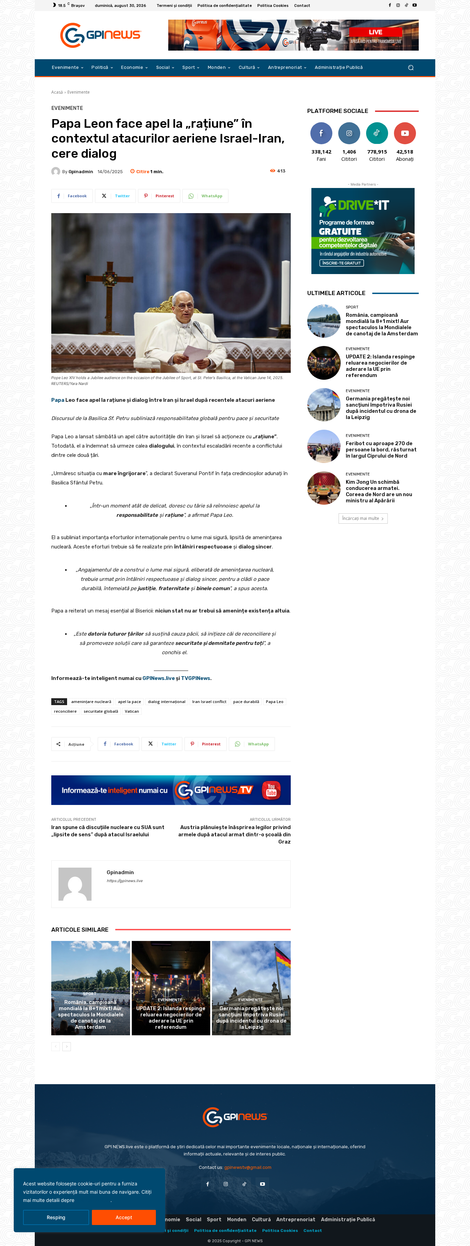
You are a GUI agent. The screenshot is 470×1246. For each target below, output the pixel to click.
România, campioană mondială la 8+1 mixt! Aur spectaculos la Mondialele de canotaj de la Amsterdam (91, 1014)
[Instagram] (398, 5)
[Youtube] (414, 5)
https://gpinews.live (124, 881)
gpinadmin (80, 171)
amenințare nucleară (91, 701)
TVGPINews (195, 678)
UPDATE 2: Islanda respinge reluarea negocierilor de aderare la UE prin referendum (170, 1017)
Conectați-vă (349, 127)
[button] (411, 68)
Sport (89, 994)
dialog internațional (166, 701)
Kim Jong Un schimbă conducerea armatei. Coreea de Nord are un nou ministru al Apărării (379, 491)
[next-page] (66, 1046)
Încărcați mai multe (360, 518)
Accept (124, 1217)
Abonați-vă (405, 124)
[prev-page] (55, 1046)
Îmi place (321, 124)
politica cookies (93, 1200)
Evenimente (78, 92)
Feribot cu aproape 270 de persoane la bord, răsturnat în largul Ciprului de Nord (381, 449)
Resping (56, 1217)
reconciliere (65, 711)
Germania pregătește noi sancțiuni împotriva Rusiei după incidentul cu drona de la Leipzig (251, 1017)
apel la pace (129, 701)
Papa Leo (275, 701)
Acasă (57, 92)
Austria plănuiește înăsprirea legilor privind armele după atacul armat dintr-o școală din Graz (234, 834)
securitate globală (101, 711)
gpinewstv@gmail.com (247, 1167)
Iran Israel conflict (209, 701)
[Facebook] (390, 5)
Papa (57, 400)
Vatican (132, 711)
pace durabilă (246, 701)
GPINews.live (158, 678)
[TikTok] (406, 5)
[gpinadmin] (56, 171)
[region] (89, 1200)
